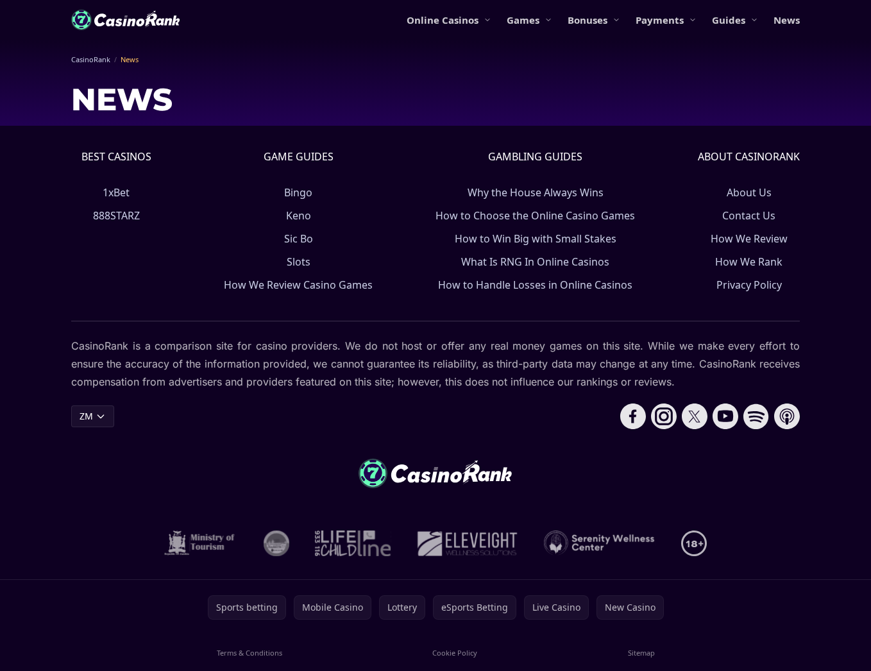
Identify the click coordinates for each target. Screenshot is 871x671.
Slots (298, 262)
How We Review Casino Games (298, 285)
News (787, 19)
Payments (660, 19)
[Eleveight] (467, 543)
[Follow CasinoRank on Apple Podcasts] (787, 416)
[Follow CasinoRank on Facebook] (633, 416)
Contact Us (748, 215)
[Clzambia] (353, 543)
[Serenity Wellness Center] (599, 543)
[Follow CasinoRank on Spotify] (756, 416)
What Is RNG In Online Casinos (535, 262)
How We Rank (748, 262)
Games (523, 19)
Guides (728, 19)
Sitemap (641, 653)
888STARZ (116, 215)
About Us (749, 192)
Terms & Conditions (249, 653)
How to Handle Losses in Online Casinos (535, 285)
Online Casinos (442, 19)
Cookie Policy (454, 653)
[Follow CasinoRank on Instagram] (664, 416)
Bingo (298, 192)
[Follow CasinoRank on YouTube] (725, 416)
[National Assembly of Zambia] (276, 543)
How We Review (749, 239)
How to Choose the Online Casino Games (535, 215)
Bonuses (587, 19)
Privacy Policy (749, 285)
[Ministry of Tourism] (201, 543)
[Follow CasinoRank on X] (694, 416)
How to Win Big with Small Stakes (535, 239)
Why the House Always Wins (536, 192)
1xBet (116, 192)
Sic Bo (298, 239)
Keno (298, 215)
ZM (86, 416)
